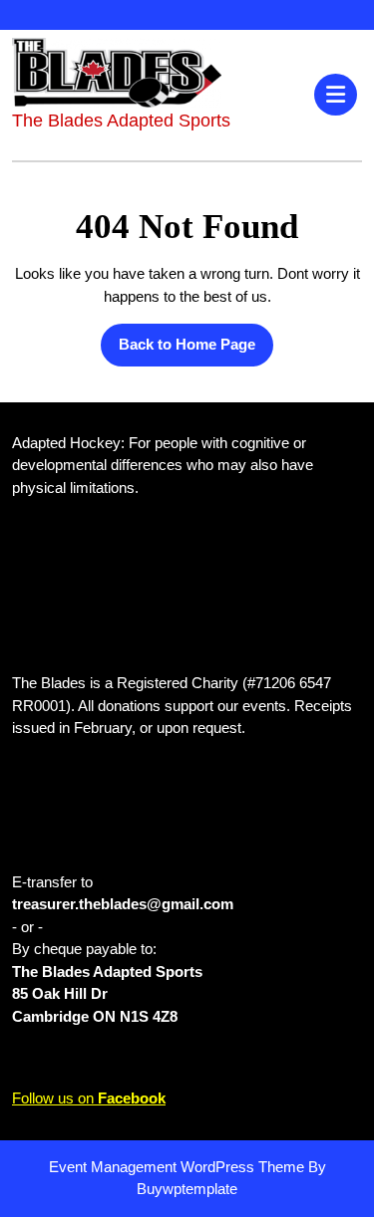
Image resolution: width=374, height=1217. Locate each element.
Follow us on (89, 1098)
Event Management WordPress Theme (178, 1166)
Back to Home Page (178, 338)
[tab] (338, 95)
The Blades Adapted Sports (121, 120)
